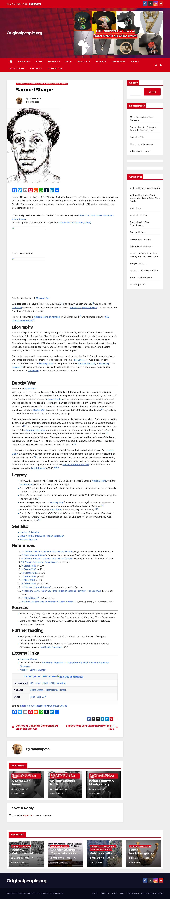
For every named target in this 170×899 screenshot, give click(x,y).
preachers (79, 359)
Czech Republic (36, 693)
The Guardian (94, 591)
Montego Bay (43, 298)
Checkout (36, 68)
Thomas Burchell (86, 363)
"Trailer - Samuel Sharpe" (33, 669)
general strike (55, 399)
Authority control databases (40, 676)
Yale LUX (41, 696)
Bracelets (83, 61)
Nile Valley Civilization (141, 246)
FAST (52, 683)
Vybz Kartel (56, 509)
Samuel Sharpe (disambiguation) (74, 222)
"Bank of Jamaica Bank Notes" (41, 562)
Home (39, 61)
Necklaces (118, 61)
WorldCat (61, 683)
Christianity (33, 370)
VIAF (38, 683)
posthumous (26, 484)
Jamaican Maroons (35, 430)
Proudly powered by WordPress (20, 893)
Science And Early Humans (144, 270)
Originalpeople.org (24, 32)
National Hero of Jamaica (47, 316)
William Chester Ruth (62, 782)
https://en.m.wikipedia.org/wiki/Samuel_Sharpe (43, 705)
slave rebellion (89, 307)
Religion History (138, 263)
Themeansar (58, 893)
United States (36, 690)
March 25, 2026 (22, 858)
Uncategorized (137, 284)
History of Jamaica (29, 532)
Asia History (136, 208)
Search (133, 82)
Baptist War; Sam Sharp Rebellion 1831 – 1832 (90, 727)
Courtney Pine (56, 502)
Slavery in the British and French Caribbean (42, 536)
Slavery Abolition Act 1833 (76, 464)
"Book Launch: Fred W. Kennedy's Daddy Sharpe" (49, 601)
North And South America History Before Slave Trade (144, 255)
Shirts (135, 61)
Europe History (138, 232)
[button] (156, 65)
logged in (27, 815)
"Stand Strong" (31, 598)
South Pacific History (141, 277)
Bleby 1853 (29, 580)
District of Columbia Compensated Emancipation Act (37, 727)
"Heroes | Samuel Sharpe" (37, 587)
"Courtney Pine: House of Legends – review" (63, 591)
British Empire (38, 468)
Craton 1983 (30, 565)
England (16, 367)
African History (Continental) (145, 188)
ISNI (32, 683)
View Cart (24, 61)
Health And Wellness (141, 239)
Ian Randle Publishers (52, 647)
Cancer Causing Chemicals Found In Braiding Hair (63, 853)
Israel (63, 690)
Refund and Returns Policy (152, 893)
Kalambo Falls (137, 137)
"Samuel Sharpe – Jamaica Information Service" (48, 558)
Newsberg (45, 893)
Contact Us (55, 68)
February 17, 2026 (101, 858)
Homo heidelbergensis (141, 144)
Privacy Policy (133, 893)
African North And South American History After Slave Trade (42, 84)
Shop (68, 61)
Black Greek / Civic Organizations (140, 224)
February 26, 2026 (62, 858)
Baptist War (76, 307)
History (53, 61)
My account (17, 68)
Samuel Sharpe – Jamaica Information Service (48, 551)
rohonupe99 (35, 98)
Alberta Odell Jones (21, 782)
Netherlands (52, 690)
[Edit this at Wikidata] (70, 676)
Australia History (138, 215)
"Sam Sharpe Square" (35, 555)
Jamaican (17, 307)
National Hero (99, 480)
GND (45, 683)
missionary (104, 363)
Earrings (101, 61)
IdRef (32, 696)
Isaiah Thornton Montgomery (101, 782)
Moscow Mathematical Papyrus (22, 853)
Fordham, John (31, 591)
